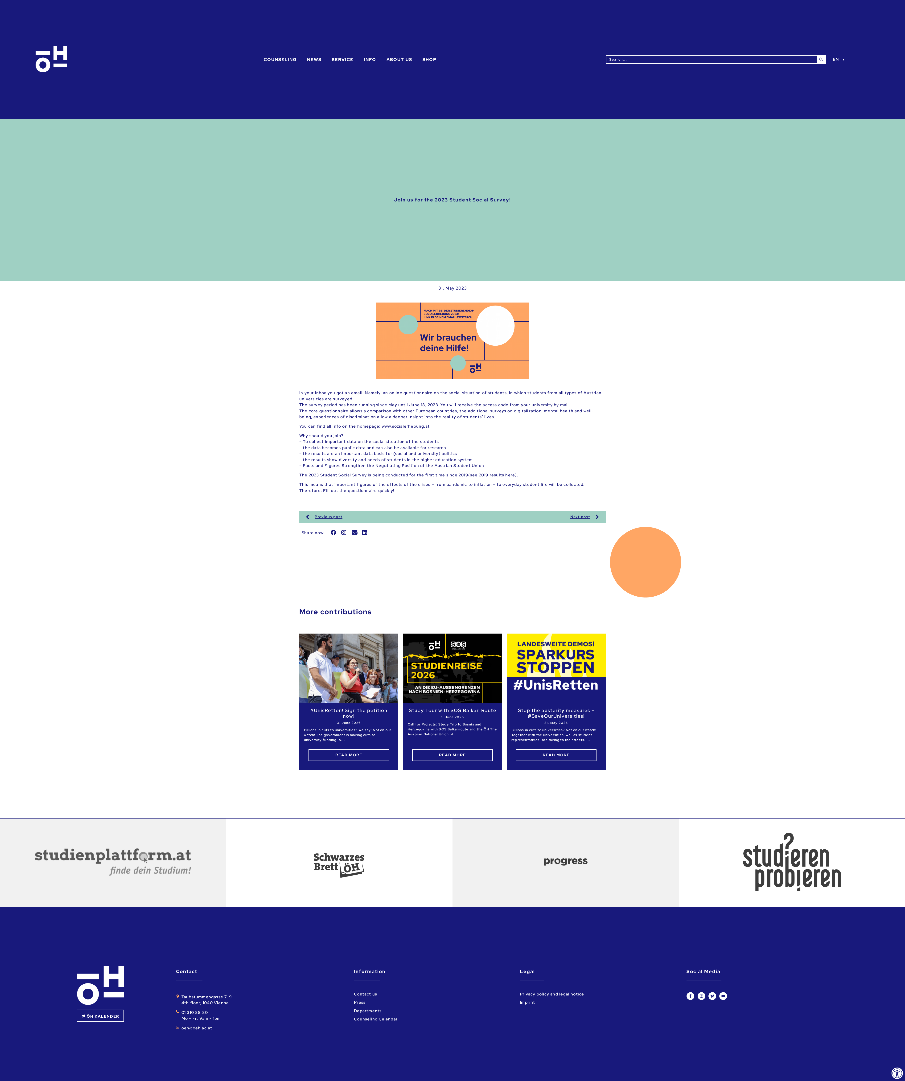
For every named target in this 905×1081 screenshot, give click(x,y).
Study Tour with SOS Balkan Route (452, 710)
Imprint (527, 1002)
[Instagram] (701, 996)
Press (360, 1002)
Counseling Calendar (376, 1019)
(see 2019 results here (491, 475)
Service (343, 59)
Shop (429, 59)
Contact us (365, 994)
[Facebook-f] (690, 996)
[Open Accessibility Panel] (897, 1073)
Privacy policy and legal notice (552, 994)
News (314, 59)
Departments (368, 1010)
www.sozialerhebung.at (406, 426)
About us (399, 59)
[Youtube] (723, 996)
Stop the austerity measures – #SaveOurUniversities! (556, 713)
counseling (280, 59)
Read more (348, 755)
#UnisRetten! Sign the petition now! (348, 713)
